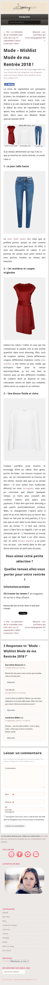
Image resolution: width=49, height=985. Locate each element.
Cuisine (5, 934)
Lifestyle (6, 938)
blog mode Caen (14, 72)
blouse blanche (26, 540)
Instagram (28, 488)
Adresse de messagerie (9, 807)
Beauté (5, 913)
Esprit (15, 75)
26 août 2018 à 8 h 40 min (15, 668)
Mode (26, 69)
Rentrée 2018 (23, 75)
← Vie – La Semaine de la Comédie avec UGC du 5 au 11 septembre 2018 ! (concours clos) (13, 38)
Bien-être (6, 917)
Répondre (11, 682)
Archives (6, 961)
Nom (9, 795)
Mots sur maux (8, 946)
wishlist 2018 (13, 78)
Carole (8, 690)
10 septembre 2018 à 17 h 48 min (17, 721)
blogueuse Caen (27, 72)
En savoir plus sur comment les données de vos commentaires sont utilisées (24, 839)
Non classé (7, 950)
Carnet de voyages (10, 925)
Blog (4, 921)
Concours (6, 929)
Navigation (24, 17)
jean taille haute (16, 239)
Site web (8, 810)
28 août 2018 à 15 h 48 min (15, 693)
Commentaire (10, 768)
